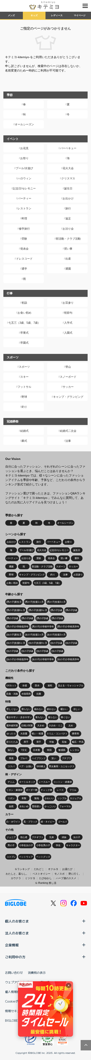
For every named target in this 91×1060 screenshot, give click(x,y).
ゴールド (62, 821)
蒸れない (38, 709)
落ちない (40, 717)
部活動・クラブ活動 (68, 238)
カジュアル (75, 798)
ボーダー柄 (31, 790)
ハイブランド (39, 758)
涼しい (76, 709)
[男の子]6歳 (57, 618)
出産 (68, 258)
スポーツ (24, 366)
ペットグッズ (43, 856)
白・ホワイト (13, 821)
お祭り (24, 158)
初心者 (23, 837)
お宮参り (68, 302)
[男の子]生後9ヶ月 (37, 610)
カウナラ (16, 878)
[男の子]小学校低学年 (17, 626)
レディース (57, 15)
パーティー (24, 198)
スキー (24, 376)
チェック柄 (46, 790)
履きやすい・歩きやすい (19, 717)
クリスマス (68, 178)
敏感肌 (61, 750)
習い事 (68, 248)
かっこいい (50, 806)
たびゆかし (45, 878)
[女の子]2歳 (71, 643)
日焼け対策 (27, 725)
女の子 (76, 837)
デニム (11, 782)
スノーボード (68, 376)
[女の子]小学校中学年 (43, 659)
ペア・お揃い (26, 766)
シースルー (44, 782)
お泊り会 (68, 228)
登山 (68, 366)
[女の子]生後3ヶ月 (56, 634)
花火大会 (68, 168)
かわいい (49, 798)
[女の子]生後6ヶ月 (15, 643)
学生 (58, 845)
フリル (72, 790)
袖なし (11, 750)
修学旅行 (24, 228)
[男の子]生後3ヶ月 (56, 602)
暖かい (64, 709)
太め (70, 725)
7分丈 (24, 750)
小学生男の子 (43, 845)
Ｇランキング (22, 869)
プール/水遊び (24, 168)
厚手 (26, 742)
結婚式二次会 (68, 430)
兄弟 (51, 837)
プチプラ (66, 758)
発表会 (24, 248)
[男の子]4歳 (27, 618)
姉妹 (64, 837)
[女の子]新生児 (14, 634)
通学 (24, 268)
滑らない (26, 709)
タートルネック (27, 782)
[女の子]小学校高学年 (68, 659)
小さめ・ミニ (56, 725)
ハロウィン (24, 178)
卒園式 (24, 342)
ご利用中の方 (15, 956)
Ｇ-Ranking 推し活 (45, 882)
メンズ (11, 15)
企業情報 (12, 944)
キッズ (34, 15)
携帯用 (75, 733)
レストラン (24, 208)
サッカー (68, 386)
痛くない (65, 717)
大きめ (40, 725)
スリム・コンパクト (57, 733)
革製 (24, 798)
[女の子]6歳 (57, 651)
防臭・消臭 (12, 693)
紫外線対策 (12, 725)
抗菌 (38, 693)
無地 (36, 798)
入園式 (68, 332)
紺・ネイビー (48, 821)
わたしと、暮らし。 (17, 873)
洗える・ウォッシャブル (70, 685)
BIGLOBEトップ (16, 1020)
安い (53, 758)
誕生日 (68, 188)
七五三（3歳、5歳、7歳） (24, 322)
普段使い (36, 806)
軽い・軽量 (37, 733)
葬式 (24, 440)
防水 (37, 685)
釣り (24, 406)
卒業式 (24, 332)
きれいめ (24, 806)
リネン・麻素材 (14, 790)
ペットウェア (26, 856)
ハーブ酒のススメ (66, 878)
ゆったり (11, 733)
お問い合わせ (14, 972)
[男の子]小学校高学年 (68, 626)
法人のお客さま (17, 933)
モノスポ (59, 873)
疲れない (51, 709)
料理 (24, 218)
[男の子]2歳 (71, 610)
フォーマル (65, 806)
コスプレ (11, 856)
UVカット (11, 685)
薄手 (38, 742)
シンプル (62, 798)
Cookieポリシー (16, 1001)
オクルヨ (53, 869)
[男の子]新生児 (14, 602)
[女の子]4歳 (27, 651)
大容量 (23, 733)
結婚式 (24, 430)
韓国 (49, 750)
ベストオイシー (41, 873)
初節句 (68, 312)
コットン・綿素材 (62, 782)
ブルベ (23, 758)
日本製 (36, 750)
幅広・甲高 (78, 742)
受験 (24, 238)
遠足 (68, 218)
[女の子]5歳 (42, 651)
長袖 (64, 742)
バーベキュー (68, 148)
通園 (68, 268)
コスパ (11, 766)
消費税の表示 (37, 972)
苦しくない (12, 709)
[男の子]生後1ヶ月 (34, 602)
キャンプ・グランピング (68, 396)
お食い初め (24, 312)
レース (60, 790)
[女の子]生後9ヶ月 (37, 643)
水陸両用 (26, 693)
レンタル (74, 750)
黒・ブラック (30, 821)
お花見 (24, 148)
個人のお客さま (17, 921)
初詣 (24, 302)
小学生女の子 (26, 845)
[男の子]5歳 (42, 618)
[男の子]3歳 (12, 618)
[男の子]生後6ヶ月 (15, 610)
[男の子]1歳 (56, 610)
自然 (11, 806)
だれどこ (39, 869)
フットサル (24, 386)
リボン (11, 798)
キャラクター (73, 845)
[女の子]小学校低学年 (17, 659)
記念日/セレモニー (24, 188)
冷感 (24, 685)
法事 (68, 440)
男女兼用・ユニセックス (61, 766)
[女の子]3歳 (12, 651)
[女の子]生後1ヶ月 (34, 634)
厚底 (11, 758)
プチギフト (37, 837)
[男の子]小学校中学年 (43, 626)
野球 (24, 396)
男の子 (11, 845)
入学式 (68, 322)
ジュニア (11, 837)
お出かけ (68, 198)
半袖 (51, 742)
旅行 (68, 208)
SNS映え (41, 766)
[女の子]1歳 (56, 643)
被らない (52, 717)
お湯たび (67, 869)
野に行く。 (75, 873)
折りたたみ (12, 742)
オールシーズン (24, 124)
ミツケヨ (30, 878)
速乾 (50, 685)
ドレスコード (24, 258)
